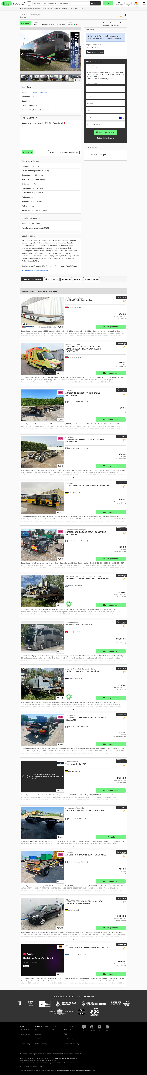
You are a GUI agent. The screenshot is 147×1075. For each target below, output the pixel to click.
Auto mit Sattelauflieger (42, 92)
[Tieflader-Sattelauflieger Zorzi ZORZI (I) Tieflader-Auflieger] (42, 313)
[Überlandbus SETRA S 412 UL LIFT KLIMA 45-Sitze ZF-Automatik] (42, 498)
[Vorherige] (22, 55)
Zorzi (32, 97)
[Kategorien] (29, 3)
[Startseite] (20, 8)
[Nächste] (79, 55)
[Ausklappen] (73, 338)
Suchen (96, 3)
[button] (144, 3)
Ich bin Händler (96, 124)
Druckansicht (52, 279)
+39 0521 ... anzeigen (98, 155)
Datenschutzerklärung (105, 138)
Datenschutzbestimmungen (65, 1070)
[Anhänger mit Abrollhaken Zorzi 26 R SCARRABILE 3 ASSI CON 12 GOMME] (42, 823)
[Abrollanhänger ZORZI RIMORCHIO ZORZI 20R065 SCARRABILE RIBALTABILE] (42, 730)
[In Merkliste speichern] (120, 15)
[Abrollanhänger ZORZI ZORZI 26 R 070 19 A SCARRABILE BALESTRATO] (42, 405)
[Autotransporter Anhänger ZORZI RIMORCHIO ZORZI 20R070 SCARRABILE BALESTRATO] (42, 545)
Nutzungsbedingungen (82, 1070)
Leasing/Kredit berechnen (113, 23)
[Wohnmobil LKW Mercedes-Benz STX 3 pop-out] (42, 637)
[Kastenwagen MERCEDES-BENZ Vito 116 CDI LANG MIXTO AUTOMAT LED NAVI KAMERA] (42, 914)
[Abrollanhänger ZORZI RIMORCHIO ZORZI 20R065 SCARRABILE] (42, 867)
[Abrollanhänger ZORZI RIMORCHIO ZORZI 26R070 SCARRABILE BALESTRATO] (42, 452)
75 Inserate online (92, 47)
